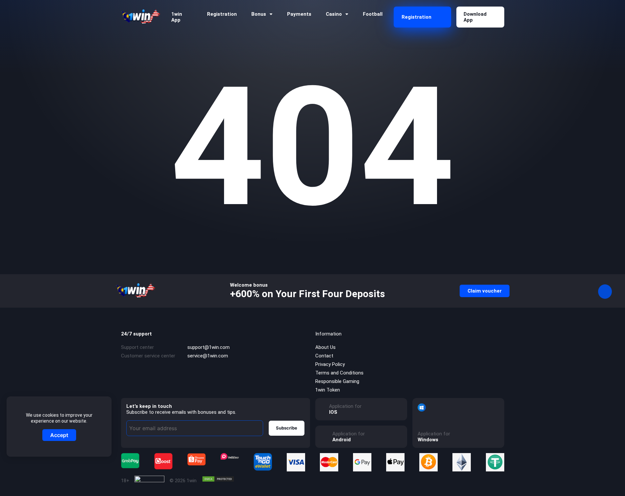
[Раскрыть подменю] (271, 14)
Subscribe (286, 427)
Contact (324, 356)
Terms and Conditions (339, 373)
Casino (334, 14)
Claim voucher (485, 291)
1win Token (327, 390)
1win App (176, 17)
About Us (325, 347)
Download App (475, 17)
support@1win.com (208, 347)
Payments (299, 14)
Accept (59, 435)
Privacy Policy (330, 364)
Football (373, 14)
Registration (222, 14)
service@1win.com (207, 356)
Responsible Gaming (337, 381)
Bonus (258, 14)
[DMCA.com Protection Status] (218, 479)
